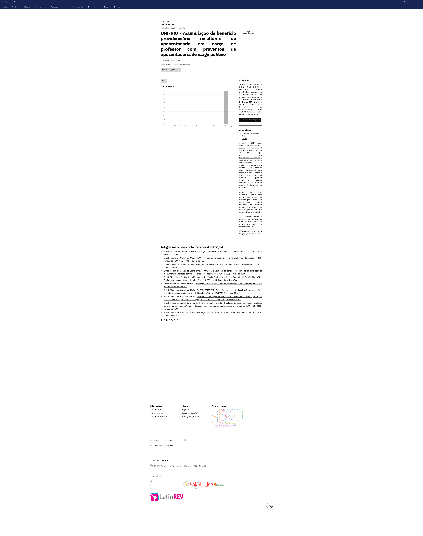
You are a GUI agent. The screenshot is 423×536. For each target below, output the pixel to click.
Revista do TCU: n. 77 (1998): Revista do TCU (184, 260)
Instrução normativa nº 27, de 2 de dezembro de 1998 (220, 283)
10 (177, 320)
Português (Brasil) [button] (8, 2)
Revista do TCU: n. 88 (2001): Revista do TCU (220, 299)
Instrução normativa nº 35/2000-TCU (215, 251)
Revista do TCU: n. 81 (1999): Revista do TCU (224, 273)
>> (181, 320)
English (185, 409)
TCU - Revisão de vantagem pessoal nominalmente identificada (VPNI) (229, 257)
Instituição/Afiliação (170, 70)
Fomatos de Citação (249, 120)
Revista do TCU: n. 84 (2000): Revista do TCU (218, 280)
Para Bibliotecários (159, 416)
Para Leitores (156, 409)
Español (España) (190, 413)
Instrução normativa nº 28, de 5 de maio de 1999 (218, 264)
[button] (15, 7)
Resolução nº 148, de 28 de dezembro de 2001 (219, 312)
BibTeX (244, 138)
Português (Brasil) (190, 416)
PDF (164, 81)
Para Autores (156, 413)
